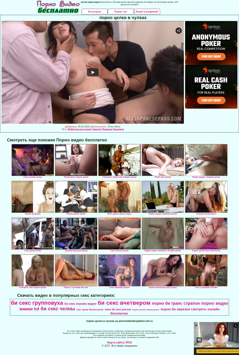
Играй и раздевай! (147, 11)
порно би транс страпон (176, 303)
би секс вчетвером (124, 303)
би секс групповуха (37, 303)
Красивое (118, 129)
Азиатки (96, 129)
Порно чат (120, 11)
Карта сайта (115, 342)
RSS (129, 342)
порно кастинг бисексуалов (145, 310)
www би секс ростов (118, 309)
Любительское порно (80, 129)
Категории (94, 11)
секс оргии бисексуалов (89, 309)
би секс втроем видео (80, 303)
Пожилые (107, 129)
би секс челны (58, 308)
